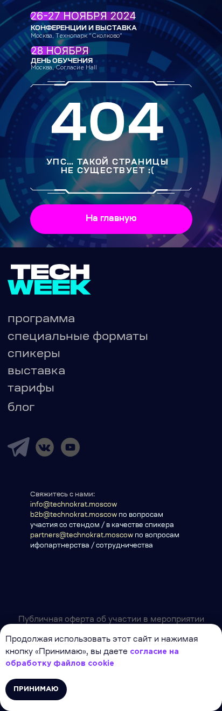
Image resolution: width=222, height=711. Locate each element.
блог (21, 408)
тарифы (31, 388)
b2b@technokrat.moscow (73, 515)
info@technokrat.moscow (73, 505)
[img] (19, 447)
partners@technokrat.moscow (81, 535)
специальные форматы (78, 337)
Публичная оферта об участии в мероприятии (111, 620)
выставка (36, 371)
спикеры (34, 354)
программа (41, 319)
